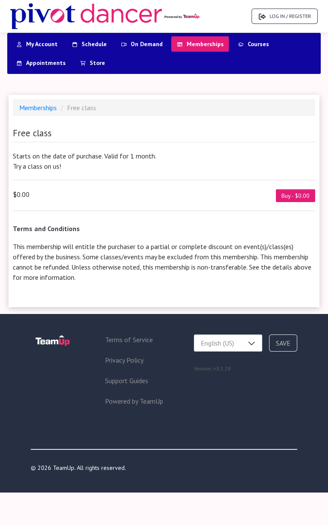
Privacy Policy (124, 360)
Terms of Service (129, 339)
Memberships (39, 107)
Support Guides (126, 380)
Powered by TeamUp (134, 401)
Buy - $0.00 (295, 195)
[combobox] (228, 343)
